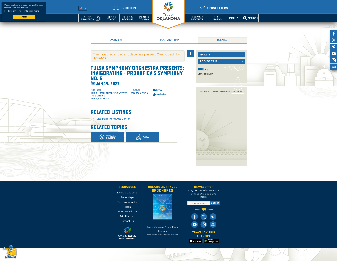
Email (159, 90)
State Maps (127, 197)
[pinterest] (333, 47)
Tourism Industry (127, 202)
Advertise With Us (127, 211)
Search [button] (253, 18)
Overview (116, 40)
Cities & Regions (127, 18)
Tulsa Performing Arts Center (112, 118)
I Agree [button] (24, 17)
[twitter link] (203, 216)
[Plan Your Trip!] (9, 251)
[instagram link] (203, 224)
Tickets (205, 54)
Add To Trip (208, 61)
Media (127, 206)
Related (222, 40)
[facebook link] (194, 216)
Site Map (162, 231)
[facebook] (333, 33)
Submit (215, 203)
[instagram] (333, 60)
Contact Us (127, 221)
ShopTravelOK (87, 18)
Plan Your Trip (169, 40)
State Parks (217, 18)
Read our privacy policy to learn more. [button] (21, 11)
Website (161, 94)
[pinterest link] (213, 216)
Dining (234, 18)
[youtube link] (194, 224)
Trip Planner (127, 216)
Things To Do (111, 18)
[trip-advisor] (333, 67)
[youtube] (333, 53)
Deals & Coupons (127, 192)
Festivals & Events (196, 18)
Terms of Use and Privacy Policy (162, 227)
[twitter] (333, 40)
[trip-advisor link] (213, 224)
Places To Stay (144, 18)
